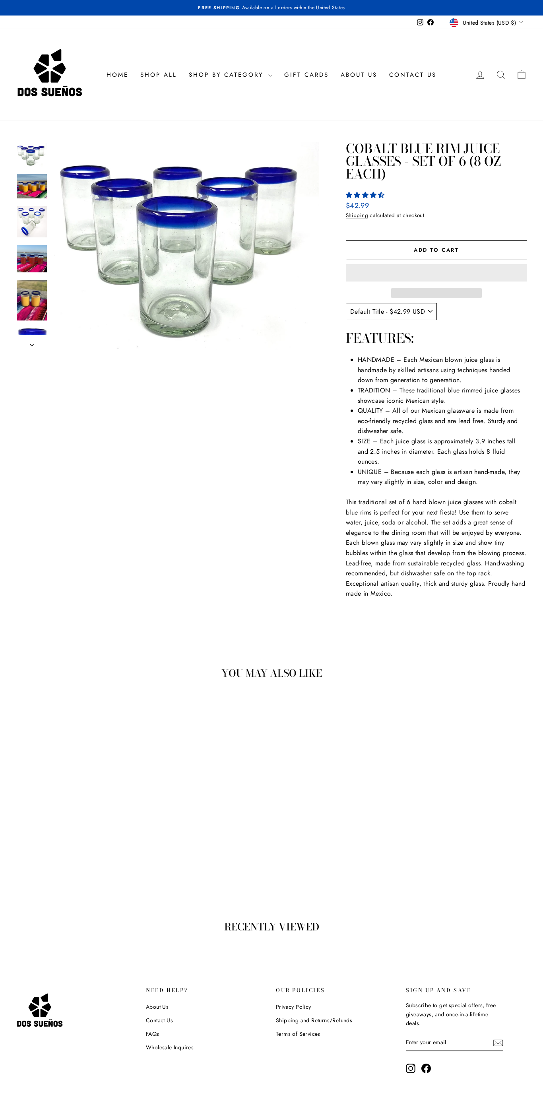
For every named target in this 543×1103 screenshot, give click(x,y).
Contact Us (412, 74)
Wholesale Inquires (170, 1047)
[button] (366, 195)
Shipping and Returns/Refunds (314, 1020)
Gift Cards (306, 74)
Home (117, 74)
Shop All (158, 74)
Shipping (357, 215)
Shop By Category (227, 74)
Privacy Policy (293, 1007)
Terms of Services (298, 1034)
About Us (359, 74)
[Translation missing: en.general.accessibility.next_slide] (32, 342)
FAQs (152, 1034)
